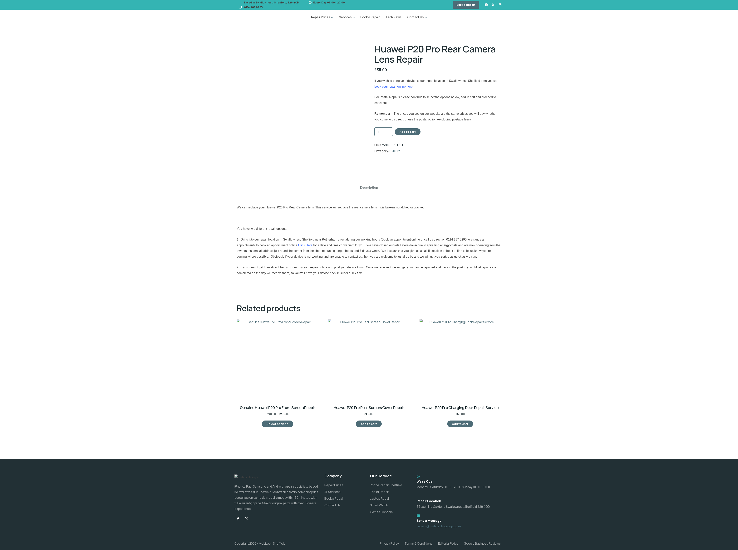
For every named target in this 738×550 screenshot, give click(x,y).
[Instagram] (500, 4)
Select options (277, 424)
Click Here (305, 245)
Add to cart (408, 132)
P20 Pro (395, 151)
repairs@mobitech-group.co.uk (439, 526)
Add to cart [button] (369, 424)
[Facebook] (486, 4)
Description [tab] (369, 187)
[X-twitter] (493, 4)
